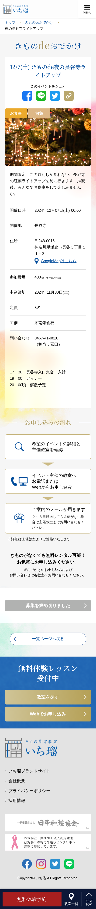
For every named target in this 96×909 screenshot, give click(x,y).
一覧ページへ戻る (48, 639)
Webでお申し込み (48, 713)
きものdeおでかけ (39, 22)
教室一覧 (71, 904)
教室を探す (48, 696)
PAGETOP (89, 902)
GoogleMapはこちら (58, 261)
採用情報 (16, 800)
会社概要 (16, 780)
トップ (10, 22)
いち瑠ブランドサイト (29, 771)
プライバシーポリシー (29, 790)
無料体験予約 (32, 899)
